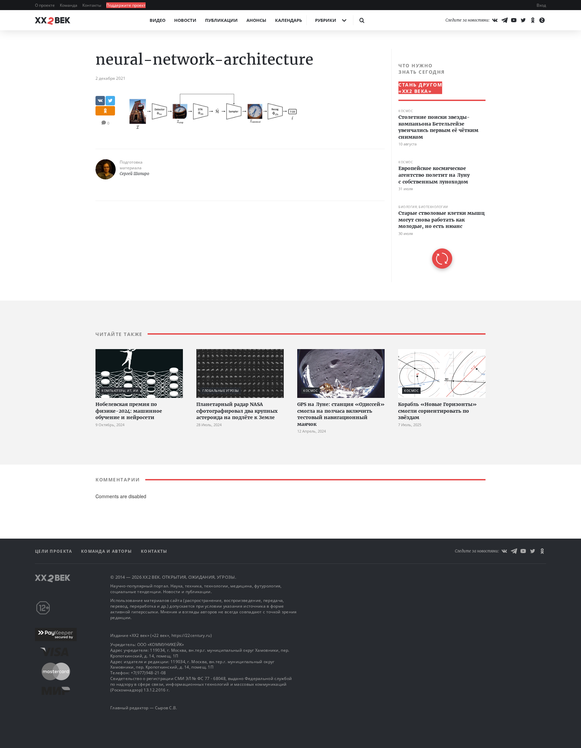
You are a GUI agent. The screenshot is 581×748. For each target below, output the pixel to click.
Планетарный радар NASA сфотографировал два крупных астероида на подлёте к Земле (237, 410)
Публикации (221, 20)
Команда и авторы (107, 551)
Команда (69, 5)
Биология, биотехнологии (423, 207)
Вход (541, 5)
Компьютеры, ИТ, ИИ (120, 390)
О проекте (45, 5)
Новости (185, 20)
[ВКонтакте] (495, 20)
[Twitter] (523, 20)
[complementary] (438, 165)
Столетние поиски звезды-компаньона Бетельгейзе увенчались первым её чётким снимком (438, 127)
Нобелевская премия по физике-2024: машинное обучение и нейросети (128, 410)
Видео (157, 20)
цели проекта (54, 551)
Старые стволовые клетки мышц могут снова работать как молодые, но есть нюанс (441, 219)
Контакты (92, 5)
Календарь (288, 20)
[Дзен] (542, 20)
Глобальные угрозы (220, 390)
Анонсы (256, 20)
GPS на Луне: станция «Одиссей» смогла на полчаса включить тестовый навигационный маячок (341, 414)
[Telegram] (504, 20)
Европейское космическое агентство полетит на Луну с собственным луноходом (434, 174)
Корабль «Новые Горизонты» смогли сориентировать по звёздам (437, 410)
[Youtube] (514, 20)
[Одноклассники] (533, 20)
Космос (405, 111)
